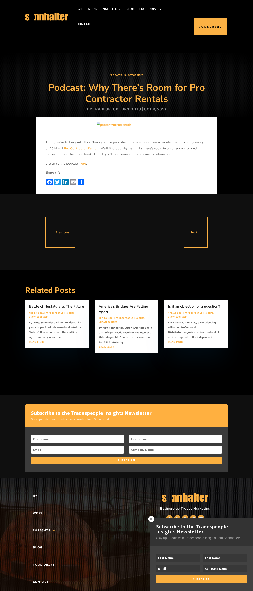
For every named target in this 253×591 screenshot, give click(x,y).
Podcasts (116, 75)
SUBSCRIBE (210, 27)
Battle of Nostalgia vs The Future (56, 306)
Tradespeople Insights (60, 313)
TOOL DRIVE (148, 9)
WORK (92, 9)
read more (37, 342)
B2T (80, 9)
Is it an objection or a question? (194, 306)
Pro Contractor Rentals (81, 148)
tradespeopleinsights (117, 109)
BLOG (130, 9)
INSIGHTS (109, 9)
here (82, 163)
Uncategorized (133, 75)
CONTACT (84, 24)
